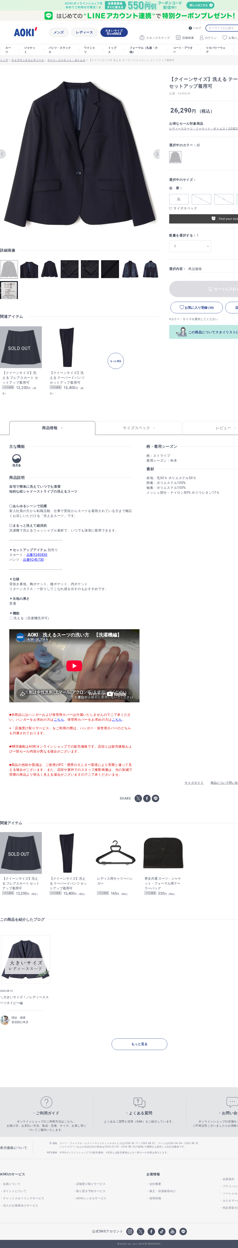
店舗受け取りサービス (91, 1184)
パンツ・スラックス (60, 50)
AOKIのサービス (12, 1174)
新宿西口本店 (20, 1022)
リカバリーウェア (215, 50)
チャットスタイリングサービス (23, 1198)
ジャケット (29, 50)
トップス (112, 50)
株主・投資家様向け (162, 1191)
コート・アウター (183, 50)
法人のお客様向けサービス (20, 1205)
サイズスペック (185, 208)
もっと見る (139, 1044)
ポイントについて (14, 1191)
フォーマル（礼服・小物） (144, 50)
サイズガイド (194, 782)
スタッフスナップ (158, 37)
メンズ (59, 32)
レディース (84, 32)
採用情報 (155, 1198)
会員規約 (229, 1179)
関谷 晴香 (19, 1017)
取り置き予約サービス (91, 1191)
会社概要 (155, 1184)
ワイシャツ (89, 50)
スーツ (8, 50)
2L (179, 199)
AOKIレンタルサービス (91, 1198)
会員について (12, 1184)
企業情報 (153, 1174)
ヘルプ (197, 27)
